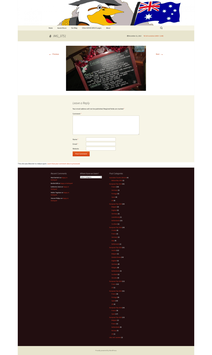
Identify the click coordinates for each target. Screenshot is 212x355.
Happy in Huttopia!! (66, 183)
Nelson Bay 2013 (117, 180)
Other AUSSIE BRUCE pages (91, 28)
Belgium (114, 207)
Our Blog (74, 28)
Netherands (115, 244)
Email (75, 144)
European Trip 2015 (115, 204)
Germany (114, 190)
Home (51, 28)
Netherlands (116, 221)
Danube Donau (116, 257)
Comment (77, 114)
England (114, 210)
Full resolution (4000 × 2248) (154, 36)
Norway (114, 331)
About (108, 28)
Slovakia (114, 278)
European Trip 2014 (115, 184)
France (114, 187)
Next (159, 54)
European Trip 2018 (115, 247)
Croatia (114, 230)
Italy (113, 241)
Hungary (114, 267)
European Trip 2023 (115, 291)
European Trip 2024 (115, 308)
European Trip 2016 (115, 227)
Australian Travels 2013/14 (117, 178)
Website (76, 149)
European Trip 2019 (115, 281)
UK (112, 200)
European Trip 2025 (115, 317)
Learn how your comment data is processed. (63, 163)
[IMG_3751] (106, 68)
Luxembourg (116, 217)
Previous (54, 54)
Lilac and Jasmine (115, 337)
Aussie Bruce (61, 28)
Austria (114, 250)
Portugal (114, 194)
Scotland (114, 224)
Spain (113, 197)
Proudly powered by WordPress (106, 350)
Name (75, 139)
